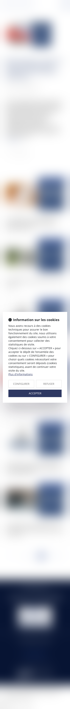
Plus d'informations (20, 374)
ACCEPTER (35, 393)
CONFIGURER (21, 384)
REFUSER (48, 384)
